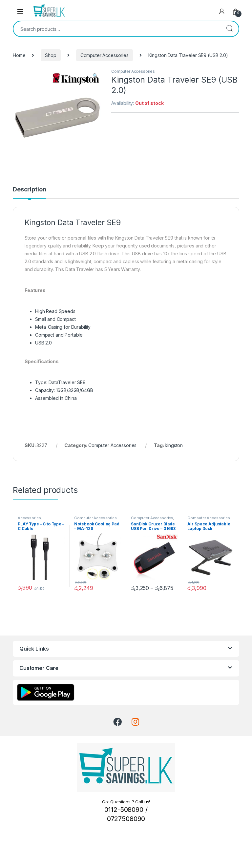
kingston (174, 445)
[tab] (29, 192)
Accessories (29, 518)
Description (29, 189)
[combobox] (116, 28)
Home (19, 55)
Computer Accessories (104, 55)
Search (229, 28)
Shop (50, 55)
